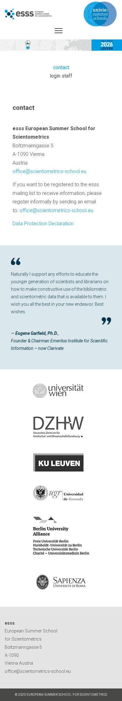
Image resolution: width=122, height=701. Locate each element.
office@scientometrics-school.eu (49, 171)
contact (61, 67)
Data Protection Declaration (43, 224)
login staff (61, 76)
